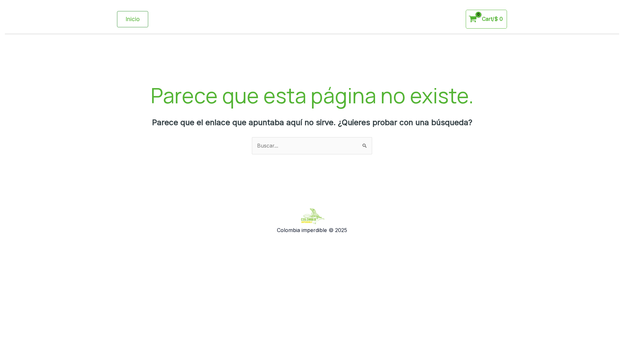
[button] (132, 19)
